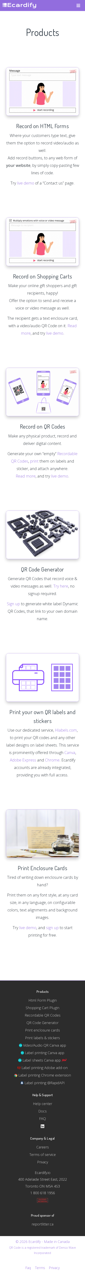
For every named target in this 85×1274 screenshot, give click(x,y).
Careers (42, 1147)
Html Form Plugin (42, 1000)
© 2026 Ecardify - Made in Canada (43, 1241)
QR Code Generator (42, 1022)
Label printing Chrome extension (44, 1075)
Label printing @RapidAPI (44, 1082)
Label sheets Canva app (42, 1060)
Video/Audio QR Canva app (44, 1045)
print (34, 461)
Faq (28, 1267)
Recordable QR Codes (42, 1015)
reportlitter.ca (42, 1224)
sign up (52, 927)
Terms (40, 1267)
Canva (69, 752)
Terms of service (42, 1154)
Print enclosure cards (42, 1030)
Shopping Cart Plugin (42, 1007)
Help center (42, 1103)
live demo (25, 183)
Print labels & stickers (42, 1037)
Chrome (52, 760)
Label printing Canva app (44, 1052)
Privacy (42, 1162)
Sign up (13, 603)
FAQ (42, 1118)
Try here (60, 586)
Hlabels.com (66, 730)
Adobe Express (23, 760)
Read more (26, 476)
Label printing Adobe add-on (44, 1067)
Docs (42, 1111)
